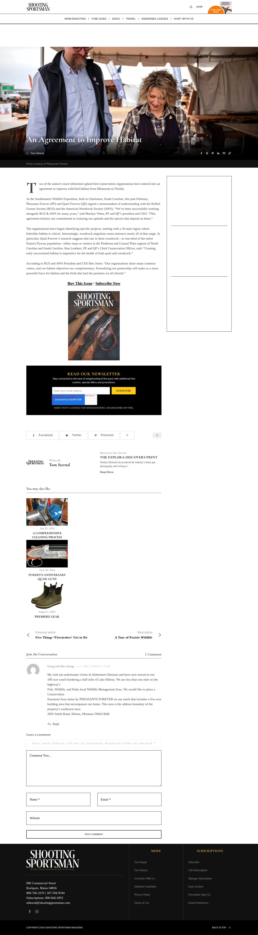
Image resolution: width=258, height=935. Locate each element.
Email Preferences (198, 902)
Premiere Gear (47, 616)
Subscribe (193, 862)
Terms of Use (141, 902)
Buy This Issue (80, 283)
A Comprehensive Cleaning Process (47, 535)
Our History (141, 870)
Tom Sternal (59, 464)
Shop (199, 7)
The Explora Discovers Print (128, 457)
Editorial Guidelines (145, 886)
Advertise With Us (144, 878)
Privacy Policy (142, 894)
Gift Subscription (197, 870)
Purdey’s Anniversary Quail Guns (47, 577)
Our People (140, 862)
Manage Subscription (200, 878)
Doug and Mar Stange (61, 666)
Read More (107, 472)
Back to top (219, 927)
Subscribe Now (107, 283)
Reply (56, 723)
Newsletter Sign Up (199, 894)
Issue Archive (195, 886)
